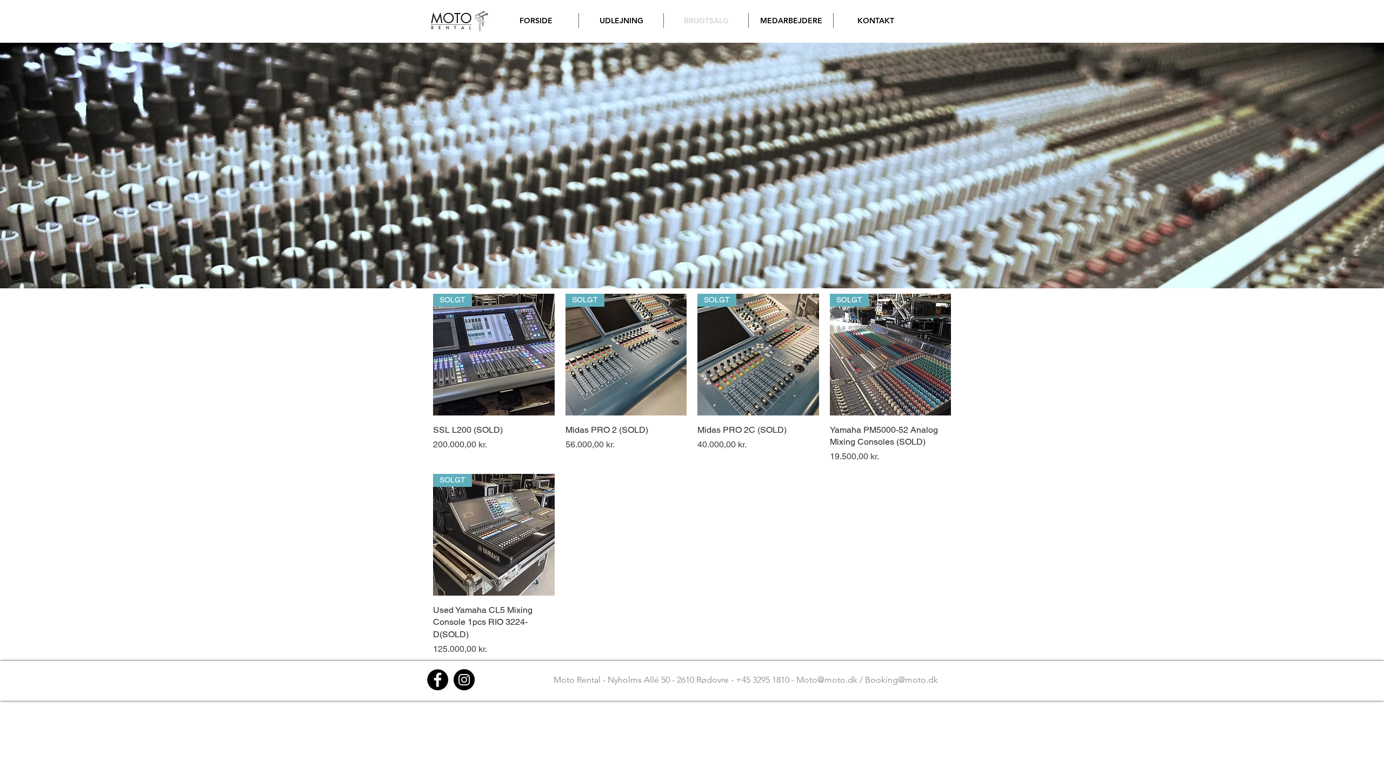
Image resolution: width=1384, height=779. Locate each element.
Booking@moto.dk (901, 680)
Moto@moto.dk (826, 680)
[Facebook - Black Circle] (437, 679)
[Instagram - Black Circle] (464, 679)
